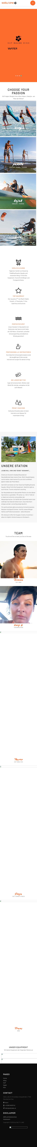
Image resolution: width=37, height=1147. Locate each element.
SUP (4, 1083)
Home (5, 1078)
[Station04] (18, 449)
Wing (4, 1080)
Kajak (5, 1085)
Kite (4, 1087)
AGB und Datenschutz (10, 1117)
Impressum (6, 1119)
